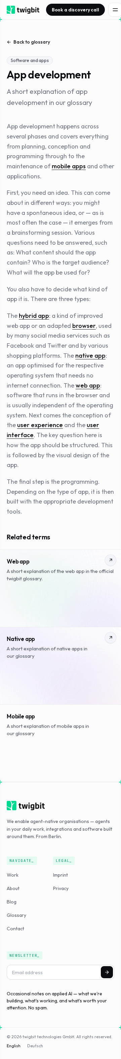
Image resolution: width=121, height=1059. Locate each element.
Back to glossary (31, 42)
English (14, 1045)
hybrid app (34, 315)
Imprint (60, 875)
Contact (15, 929)
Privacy (61, 888)
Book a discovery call (75, 10)
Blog (11, 902)
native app (90, 355)
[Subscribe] (107, 972)
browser (84, 326)
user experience (40, 425)
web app (88, 385)
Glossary (16, 915)
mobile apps (69, 166)
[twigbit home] (23, 10)
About (13, 888)
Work (12, 875)
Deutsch (35, 1045)
